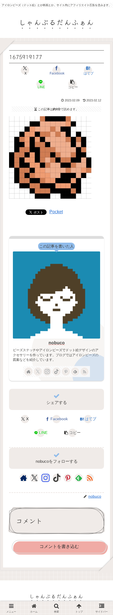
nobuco (57, 342)
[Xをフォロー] (37, 371)
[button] (72, 84)
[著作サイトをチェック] (28, 371)
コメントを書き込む (59, 546)
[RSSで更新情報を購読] (84, 371)
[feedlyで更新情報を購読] (75, 371)
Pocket (56, 211)
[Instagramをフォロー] (47, 371)
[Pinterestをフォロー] (65, 371)
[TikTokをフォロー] (56, 371)
